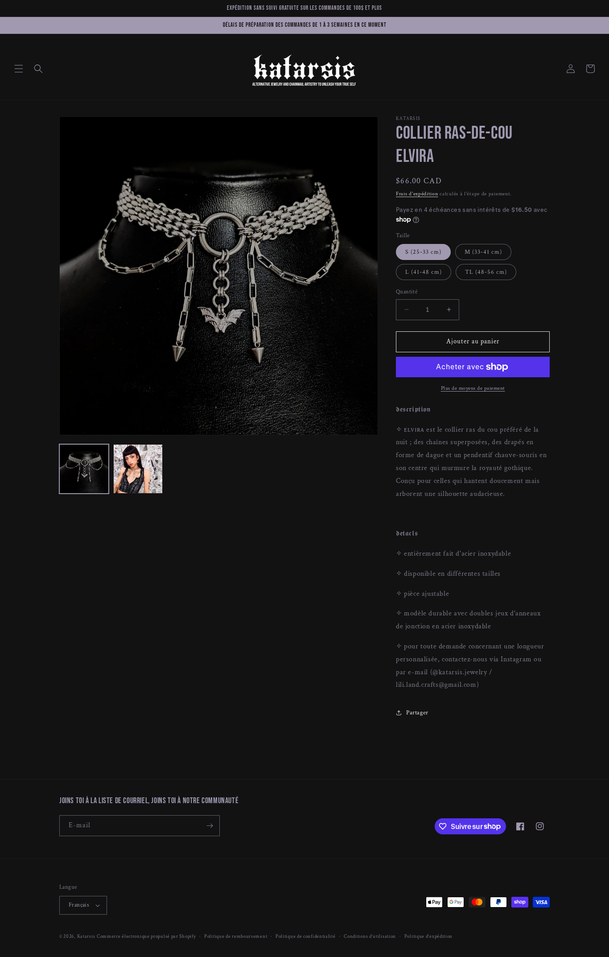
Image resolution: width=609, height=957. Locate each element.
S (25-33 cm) (423, 252)
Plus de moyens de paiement (473, 388)
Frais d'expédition (417, 193)
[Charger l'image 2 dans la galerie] (138, 469)
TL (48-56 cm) (486, 272)
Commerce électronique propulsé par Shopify (146, 936)
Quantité (406, 292)
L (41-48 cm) (423, 272)
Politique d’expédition (428, 936)
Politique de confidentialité (306, 936)
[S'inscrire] (209, 825)
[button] (19, 68)
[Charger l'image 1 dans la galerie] (84, 469)
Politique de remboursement (235, 936)
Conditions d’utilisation (370, 936)
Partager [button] (417, 713)
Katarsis (86, 936)
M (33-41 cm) (483, 252)
